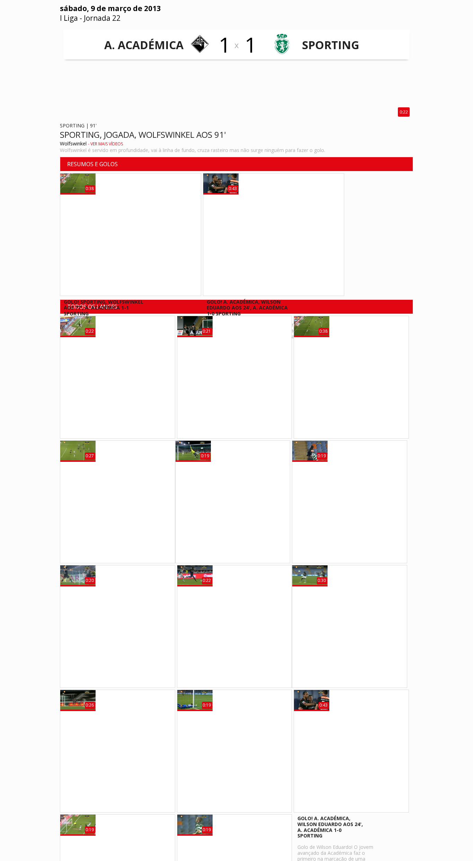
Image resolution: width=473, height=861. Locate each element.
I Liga (69, 18)
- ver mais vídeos (105, 144)
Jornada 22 (102, 18)
